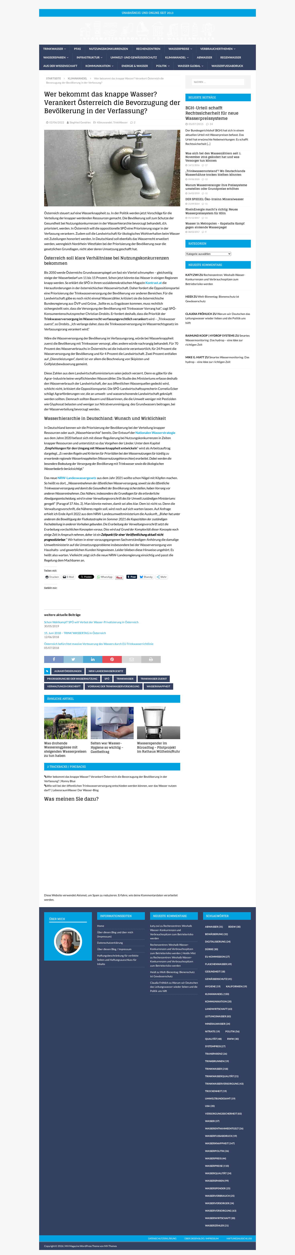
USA (210, 1105)
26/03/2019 (193, 193)
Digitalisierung (218, 941)
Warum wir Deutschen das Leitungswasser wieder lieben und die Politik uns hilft (217, 318)
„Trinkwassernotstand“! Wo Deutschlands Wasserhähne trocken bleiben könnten (215, 172)
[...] (208, 143)
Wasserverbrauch (220, 1195)
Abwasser (204, 57)
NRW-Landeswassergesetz (77, 478)
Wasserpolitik (217, 1151)
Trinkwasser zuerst (154, 678)
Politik (161, 66)
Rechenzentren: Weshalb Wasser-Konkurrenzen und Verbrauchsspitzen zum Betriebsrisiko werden (215, 279)
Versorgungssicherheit (223, 1113)
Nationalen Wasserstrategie (155, 432)
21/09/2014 (193, 203)
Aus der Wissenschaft (60, 66)
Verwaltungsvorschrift (63, 686)
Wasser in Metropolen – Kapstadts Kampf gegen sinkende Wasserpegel (214, 225)
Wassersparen (54, 57)
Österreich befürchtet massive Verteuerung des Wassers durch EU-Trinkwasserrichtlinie (98, 643)
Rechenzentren (148, 48)
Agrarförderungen (67, 671)
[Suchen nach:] (218, 82)
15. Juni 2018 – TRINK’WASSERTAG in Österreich (75, 633)
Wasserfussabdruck (227, 66)
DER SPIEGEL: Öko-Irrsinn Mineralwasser (214, 199)
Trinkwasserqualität (222, 1076)
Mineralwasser (217, 1023)
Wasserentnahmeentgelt (224, 1128)
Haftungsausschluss (239, 1238)
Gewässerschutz (218, 978)
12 (206, 179)
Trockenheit (216, 1091)
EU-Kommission (217, 956)
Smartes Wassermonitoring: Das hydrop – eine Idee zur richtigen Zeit (217, 340)
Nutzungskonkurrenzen (108, 48)
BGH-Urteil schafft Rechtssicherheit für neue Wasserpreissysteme (211, 113)
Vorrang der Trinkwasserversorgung (113, 686)
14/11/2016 (193, 165)
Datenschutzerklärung (110, 942)
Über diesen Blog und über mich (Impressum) (115, 934)
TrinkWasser (120, 122)
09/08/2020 (193, 179)
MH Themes (110, 1246)
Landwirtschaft (218, 1008)
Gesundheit (215, 971)
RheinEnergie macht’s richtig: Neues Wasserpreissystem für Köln (211, 211)
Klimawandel (175, 57)
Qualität (213, 1038)
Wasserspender (217, 1188)
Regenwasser (230, 57)
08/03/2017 (193, 232)
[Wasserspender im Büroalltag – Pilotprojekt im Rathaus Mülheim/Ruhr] (158, 723)
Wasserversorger (219, 1203)
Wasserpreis (215, 1158)
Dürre (211, 949)
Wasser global (189, 66)
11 (206, 193)
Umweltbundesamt (220, 1098)
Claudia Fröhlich (159, 982)
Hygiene (213, 986)
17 (206, 165)
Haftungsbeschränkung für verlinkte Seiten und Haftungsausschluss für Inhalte (117, 960)
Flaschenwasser (218, 964)
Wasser (212, 1121)
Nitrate (212, 1031)
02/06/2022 (56, 122)
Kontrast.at (153, 283)
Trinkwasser (53, 48)
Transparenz (216, 1053)
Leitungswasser (218, 1016)
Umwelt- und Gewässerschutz (134, 57)
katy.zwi (155, 925)
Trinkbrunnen (217, 1061)
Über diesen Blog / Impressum (114, 949)
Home (100, 925)
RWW (233, 1038)
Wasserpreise (179, 48)
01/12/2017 (193, 217)
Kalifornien (236, 986)
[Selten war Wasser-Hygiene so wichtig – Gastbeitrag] (112, 723)
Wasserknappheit (158, 686)
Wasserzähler (217, 1225)
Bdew (234, 926)
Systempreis (215, 1046)
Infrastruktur (88, 57)
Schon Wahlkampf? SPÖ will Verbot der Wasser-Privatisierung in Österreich (91, 622)
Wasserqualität (218, 1173)
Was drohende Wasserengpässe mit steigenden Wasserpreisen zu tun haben (65, 749)
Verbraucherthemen (216, 48)
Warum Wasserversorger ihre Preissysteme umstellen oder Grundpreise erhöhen (216, 186)
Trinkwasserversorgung (224, 1083)
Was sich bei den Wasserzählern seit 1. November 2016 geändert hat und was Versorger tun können (213, 157)
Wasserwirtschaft (220, 1218)
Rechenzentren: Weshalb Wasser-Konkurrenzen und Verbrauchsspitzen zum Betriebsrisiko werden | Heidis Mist (173, 949)
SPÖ (107, 678)
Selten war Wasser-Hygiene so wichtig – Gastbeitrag (107, 747)
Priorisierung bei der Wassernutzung (72, 678)
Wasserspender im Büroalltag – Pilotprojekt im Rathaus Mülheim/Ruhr (158, 747)
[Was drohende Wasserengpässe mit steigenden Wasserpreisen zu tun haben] (65, 723)
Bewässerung (216, 934)
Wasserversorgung (220, 1210)
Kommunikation (98, 66)
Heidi (153, 972)
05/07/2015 (196, 124)
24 (211, 124)
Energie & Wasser (135, 66)
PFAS (77, 48)
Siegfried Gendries (80, 122)
